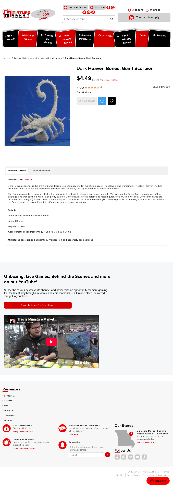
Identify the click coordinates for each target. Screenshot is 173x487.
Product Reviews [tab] (41, 170)
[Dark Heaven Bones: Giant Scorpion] (37, 111)
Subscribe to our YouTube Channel (38, 305)
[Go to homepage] (16, 13)
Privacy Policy (133, 475)
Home (5, 58)
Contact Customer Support (24, 448)
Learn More (73, 434)
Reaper (28, 179)
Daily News (9, 415)
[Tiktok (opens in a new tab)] (93, 12)
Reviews (8, 420)
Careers (8, 401)
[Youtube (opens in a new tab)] (89, 12)
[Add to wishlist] (112, 101)
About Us (8, 410)
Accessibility (164, 475)
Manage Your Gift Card (23, 432)
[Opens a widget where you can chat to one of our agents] (158, 481)
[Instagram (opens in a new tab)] (113, 7)
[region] (37, 111)
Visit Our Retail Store (146, 443)
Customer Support (77, 7)
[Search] (111, 19)
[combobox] (85, 19)
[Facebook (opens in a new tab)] (108, 7)
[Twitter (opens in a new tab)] (84, 12)
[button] (93, 86)
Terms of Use (149, 475)
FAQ (6, 405)
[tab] (17, 171)
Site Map (120, 475)
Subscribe (99, 7)
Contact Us (10, 396)
